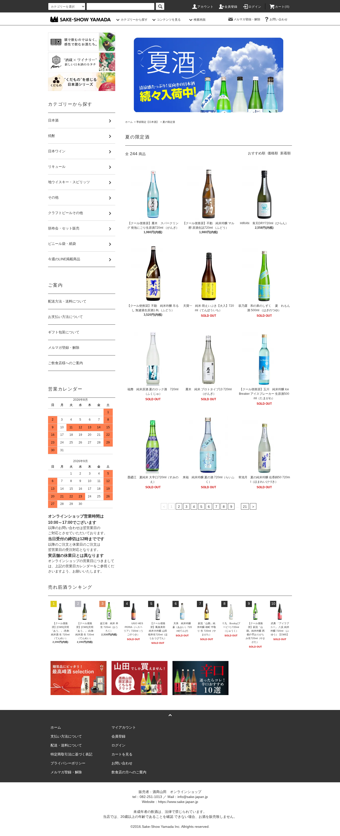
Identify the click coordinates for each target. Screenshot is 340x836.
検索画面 (200, 19)
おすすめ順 (256, 153)
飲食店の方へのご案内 (129, 772)
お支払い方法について (65, 317)
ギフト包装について (63, 332)
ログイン (255, 6)
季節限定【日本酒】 (147, 122)
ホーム (129, 122)
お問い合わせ (278, 19)
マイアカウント (124, 727)
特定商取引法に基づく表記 (71, 754)
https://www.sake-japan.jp (178, 802)
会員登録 (231, 6)
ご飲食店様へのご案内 (65, 363)
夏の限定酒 (169, 122)
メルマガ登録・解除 (246, 19)
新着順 (285, 153)
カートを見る (122, 754)
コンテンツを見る (169, 19)
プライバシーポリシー (68, 763)
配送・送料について (66, 745)
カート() (282, 6)
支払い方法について (66, 736)
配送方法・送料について (67, 301)
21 (245, 507)
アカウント (205, 6)
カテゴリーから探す (134, 19)
